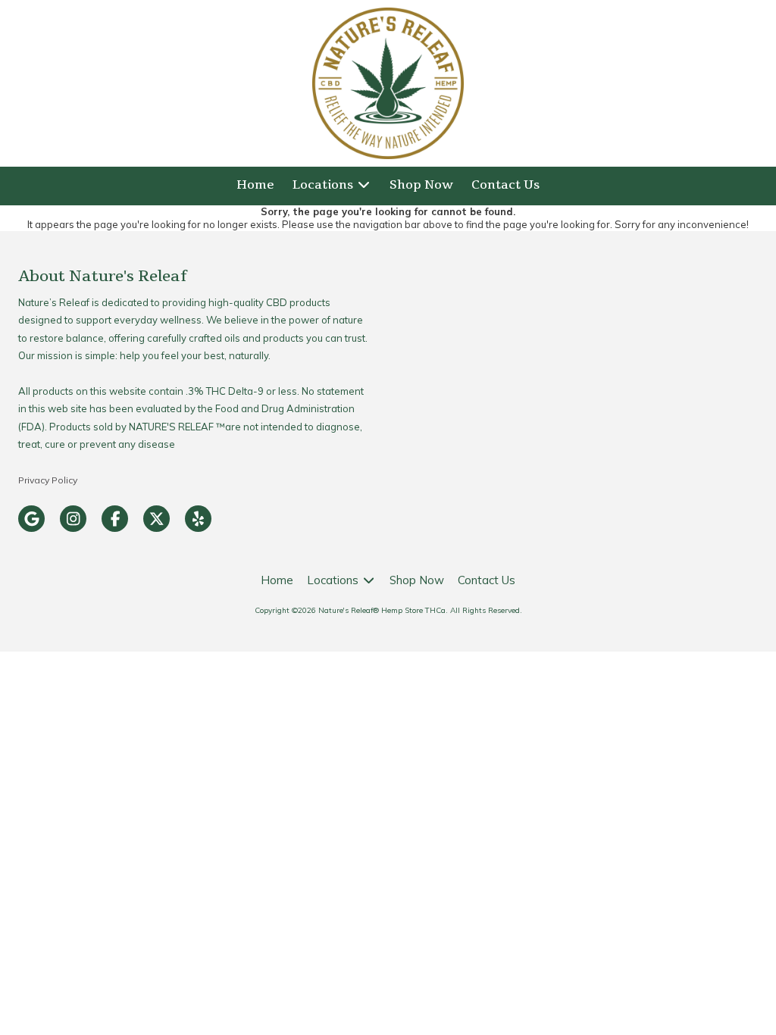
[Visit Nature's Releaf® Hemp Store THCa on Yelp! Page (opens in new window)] (198, 518)
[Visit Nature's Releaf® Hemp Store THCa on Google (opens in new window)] (31, 518)
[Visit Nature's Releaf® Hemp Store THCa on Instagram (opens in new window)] (73, 518)
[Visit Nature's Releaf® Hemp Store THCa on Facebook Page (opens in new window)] (115, 518)
